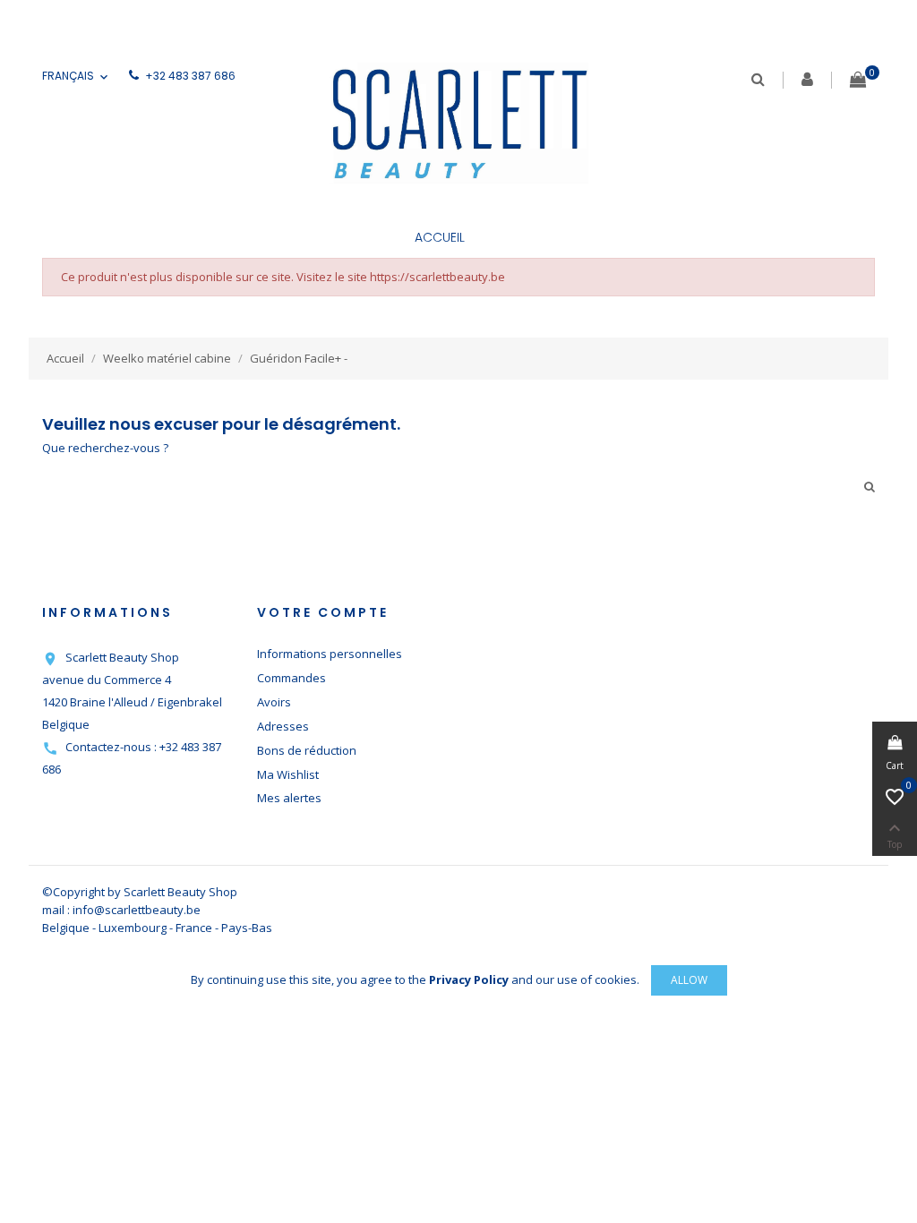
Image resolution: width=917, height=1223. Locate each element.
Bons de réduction (306, 750)
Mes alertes (289, 798)
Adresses (283, 726)
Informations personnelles (329, 654)
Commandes (291, 678)
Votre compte (323, 612)
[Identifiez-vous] (807, 81)
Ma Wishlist (288, 774)
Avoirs (274, 702)
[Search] (758, 80)
